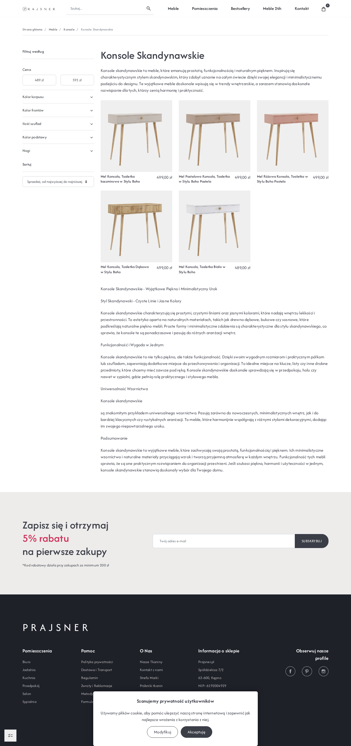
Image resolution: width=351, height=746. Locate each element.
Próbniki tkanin (151, 685)
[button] (324, 8)
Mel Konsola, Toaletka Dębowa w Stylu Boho (125, 269)
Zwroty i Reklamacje (96, 685)
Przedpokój (30, 685)
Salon (26, 693)
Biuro (26, 661)
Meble (53, 29)
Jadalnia (29, 669)
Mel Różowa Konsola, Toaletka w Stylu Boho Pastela (282, 179)
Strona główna (32, 29)
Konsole (69, 29)
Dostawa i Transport (96, 669)
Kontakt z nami (151, 669)
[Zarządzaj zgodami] (10, 736)
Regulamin (89, 677)
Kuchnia (28, 677)
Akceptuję (196, 732)
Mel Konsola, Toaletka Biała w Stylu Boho (202, 269)
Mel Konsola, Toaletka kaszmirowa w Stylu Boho (120, 179)
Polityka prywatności (97, 661)
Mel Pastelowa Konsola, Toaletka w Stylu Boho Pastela (204, 179)
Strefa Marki (149, 677)
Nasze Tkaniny (151, 661)
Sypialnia (29, 701)
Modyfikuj (162, 732)
